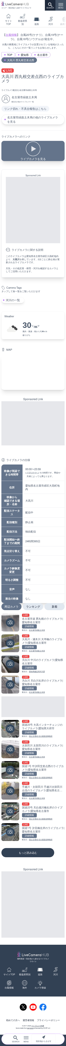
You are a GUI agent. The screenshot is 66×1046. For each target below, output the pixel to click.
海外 (24, 987)
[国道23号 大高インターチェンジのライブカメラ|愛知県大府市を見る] (33, 729)
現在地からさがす (43, 1041)
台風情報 (11, 35)
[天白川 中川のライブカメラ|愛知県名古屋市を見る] (33, 664)
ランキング (33, 606)
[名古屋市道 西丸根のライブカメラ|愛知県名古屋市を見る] (33, 623)
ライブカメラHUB (37, 1026)
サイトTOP (8, 22)
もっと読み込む (28, 852)
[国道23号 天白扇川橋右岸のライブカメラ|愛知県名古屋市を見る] (33, 811)
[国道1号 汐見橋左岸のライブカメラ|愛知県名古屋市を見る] (33, 832)
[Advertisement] (33, 210)
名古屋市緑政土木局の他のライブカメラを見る (32, 119)
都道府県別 (22, 22)
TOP (9, 55)
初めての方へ (13, 1020)
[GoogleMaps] (33, 372)
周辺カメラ (11, 606)
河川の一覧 (13, 300)
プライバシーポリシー (48, 1020)
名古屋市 (42, 55)
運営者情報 (28, 1020)
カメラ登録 (40, 987)
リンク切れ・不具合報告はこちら (25, 109)
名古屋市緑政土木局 (28, 90)
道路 (36, 24)
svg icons (30, 1028)
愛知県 (25, 55)
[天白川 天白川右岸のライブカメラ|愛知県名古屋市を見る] (33, 685)
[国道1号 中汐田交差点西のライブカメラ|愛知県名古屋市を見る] (33, 770)
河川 (50, 24)
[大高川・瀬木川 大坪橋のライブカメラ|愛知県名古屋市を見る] (33, 643)
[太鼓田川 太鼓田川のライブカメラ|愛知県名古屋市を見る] (33, 749)
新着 (54, 606)
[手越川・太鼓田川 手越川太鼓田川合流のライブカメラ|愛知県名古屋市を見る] (33, 791)
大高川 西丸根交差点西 (20, 60)
